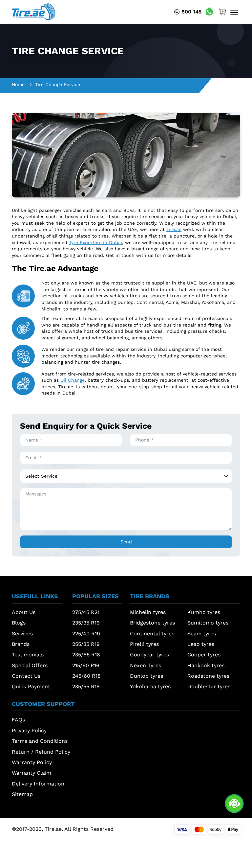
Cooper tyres (203, 654)
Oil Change (72, 380)
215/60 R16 (85, 665)
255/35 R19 (86, 644)
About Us (23, 612)
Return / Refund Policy (41, 752)
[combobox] (126, 476)
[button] (37, 598)
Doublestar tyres (208, 686)
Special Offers (30, 665)
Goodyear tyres (149, 654)
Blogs (19, 623)
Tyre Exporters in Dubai (95, 242)
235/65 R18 (86, 654)
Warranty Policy (32, 762)
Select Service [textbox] (41, 476)
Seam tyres (201, 633)
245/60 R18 (86, 676)
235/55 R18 (86, 686)
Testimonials (28, 654)
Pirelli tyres (144, 644)
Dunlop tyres (146, 676)
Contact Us (26, 676)
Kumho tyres (203, 612)
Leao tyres (200, 644)
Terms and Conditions (40, 741)
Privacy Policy (29, 730)
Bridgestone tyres (152, 623)
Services (22, 633)
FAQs (18, 719)
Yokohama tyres (150, 686)
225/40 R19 (86, 633)
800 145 (191, 12)
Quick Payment (31, 686)
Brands (21, 644)
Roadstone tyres (208, 676)
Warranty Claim (31, 773)
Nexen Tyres (145, 665)
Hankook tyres (205, 665)
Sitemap (22, 794)
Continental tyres (152, 633)
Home (18, 84)
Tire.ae (173, 229)
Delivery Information (38, 784)
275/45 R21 (85, 612)
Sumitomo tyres (207, 623)
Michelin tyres (148, 612)
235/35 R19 (86, 623)
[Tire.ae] (33, 11)
